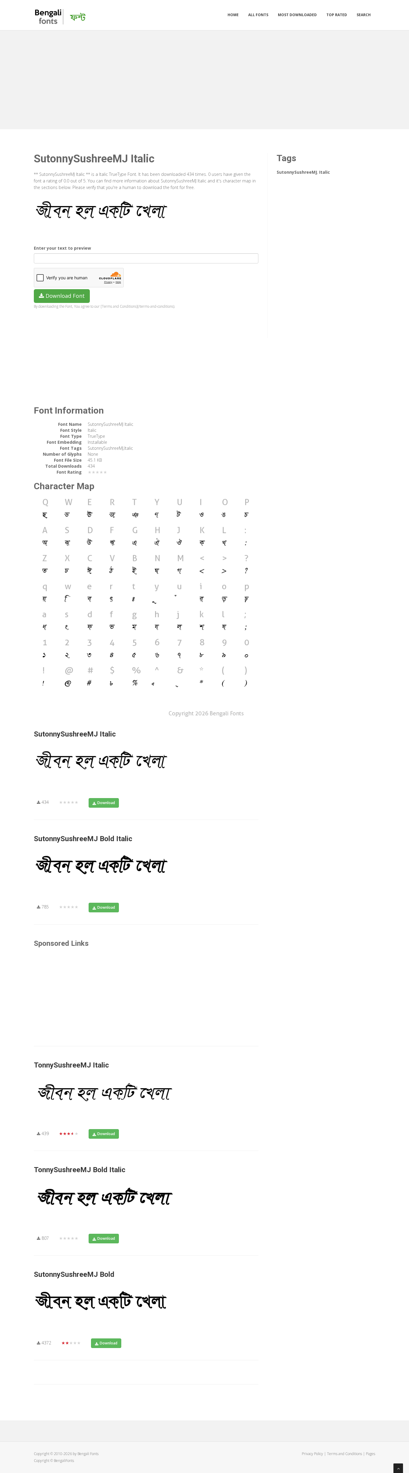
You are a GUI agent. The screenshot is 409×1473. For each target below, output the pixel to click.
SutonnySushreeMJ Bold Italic (83, 839)
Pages (370, 1453)
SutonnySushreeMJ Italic (75, 734)
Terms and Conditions (344, 1453)
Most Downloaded (297, 14)
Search (364, 14)
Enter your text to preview (62, 248)
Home (233, 14)
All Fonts (258, 14)
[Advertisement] (204, 78)
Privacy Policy (312, 1453)
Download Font (64, 295)
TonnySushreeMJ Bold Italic (79, 1170)
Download (106, 802)
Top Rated (336, 14)
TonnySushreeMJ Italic (71, 1065)
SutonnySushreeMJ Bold (74, 1274)
